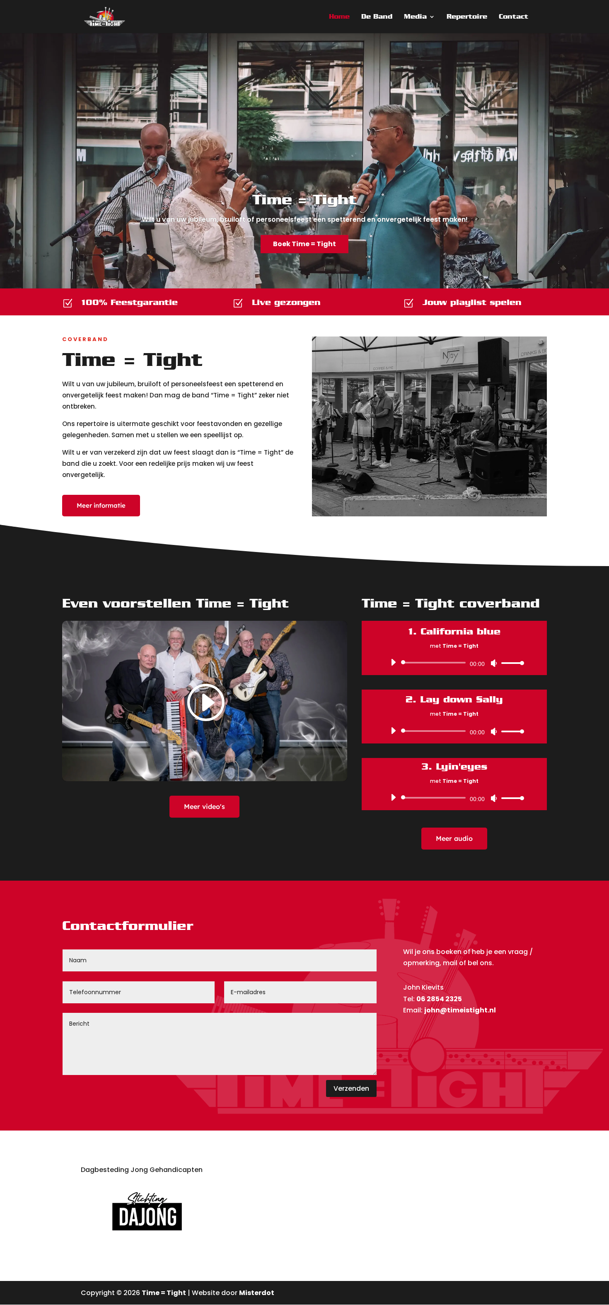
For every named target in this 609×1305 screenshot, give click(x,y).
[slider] (510, 663)
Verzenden (351, 1088)
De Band (376, 17)
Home (339, 17)
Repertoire (467, 17)
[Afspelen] (393, 662)
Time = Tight (304, 199)
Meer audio (454, 838)
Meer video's (204, 806)
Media (415, 17)
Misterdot (256, 1293)
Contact (513, 17)
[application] (454, 663)
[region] (304, 160)
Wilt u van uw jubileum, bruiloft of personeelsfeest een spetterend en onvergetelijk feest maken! (305, 219)
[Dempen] (494, 663)
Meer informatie (101, 505)
